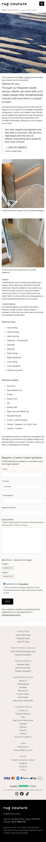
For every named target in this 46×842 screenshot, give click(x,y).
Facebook (23, 767)
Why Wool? (23, 691)
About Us (23, 681)
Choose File (8, 568)
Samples (23, 724)
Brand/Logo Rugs (23, 668)
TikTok (23, 770)
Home (4, 10)
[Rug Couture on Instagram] (16, 794)
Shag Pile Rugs (23, 642)
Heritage (23, 687)
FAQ (23, 717)
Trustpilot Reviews (23, 714)
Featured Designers (23, 655)
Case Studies (23, 697)
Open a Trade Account (23, 750)
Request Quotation (23, 671)
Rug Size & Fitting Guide (23, 720)
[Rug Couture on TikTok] (27, 794)
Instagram (23, 763)
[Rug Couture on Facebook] (22, 794)
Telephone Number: (9, 507)
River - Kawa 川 (25, 77)
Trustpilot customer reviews (23, 760)
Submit (7, 601)
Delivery (23, 727)
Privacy (23, 734)
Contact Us (23, 711)
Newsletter (24, 584)
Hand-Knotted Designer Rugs (23, 652)
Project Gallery (23, 694)
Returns (23, 730)
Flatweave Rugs (23, 638)
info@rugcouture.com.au (11, 615)
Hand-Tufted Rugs (23, 635)
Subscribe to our (17, 584)
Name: (5, 469)
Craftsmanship (23, 684)
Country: (5, 481)
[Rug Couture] (14, 3)
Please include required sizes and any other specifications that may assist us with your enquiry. (23, 523)
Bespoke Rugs (23, 665)
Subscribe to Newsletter (23, 701)
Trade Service (23, 747)
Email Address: (7, 495)
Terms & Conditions (23, 737)
